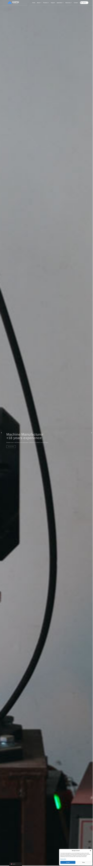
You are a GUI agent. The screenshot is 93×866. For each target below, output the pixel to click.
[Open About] (40, 2)
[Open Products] (48, 2)
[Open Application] (63, 2)
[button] (90, 850)
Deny (83, 862)
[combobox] (84, 2)
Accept (68, 862)
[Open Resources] (71, 2)
